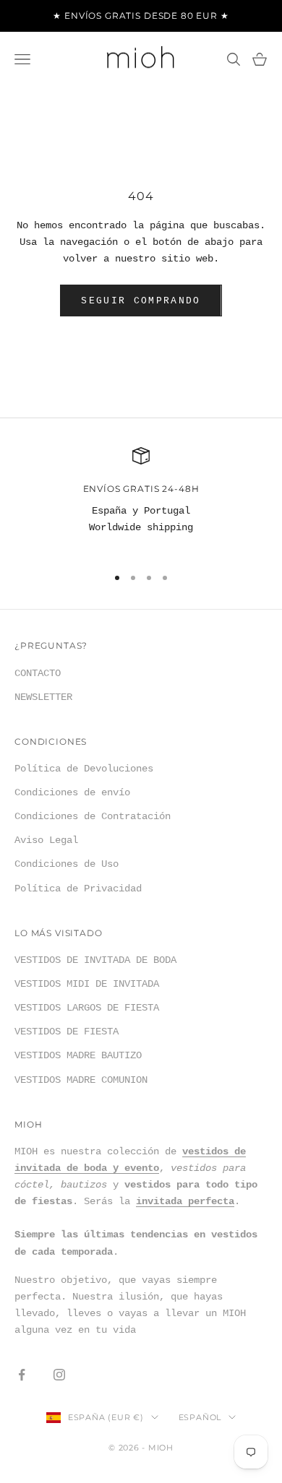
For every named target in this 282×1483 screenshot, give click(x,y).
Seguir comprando (140, 300)
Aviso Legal (46, 840)
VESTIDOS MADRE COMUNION (81, 1080)
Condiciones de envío (72, 792)
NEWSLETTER (43, 697)
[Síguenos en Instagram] (59, 1374)
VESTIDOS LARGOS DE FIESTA (86, 1007)
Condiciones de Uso (66, 864)
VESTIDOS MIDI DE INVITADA (86, 984)
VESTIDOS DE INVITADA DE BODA (95, 960)
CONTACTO (37, 673)
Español (200, 1417)
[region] (141, 500)
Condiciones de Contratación (92, 816)
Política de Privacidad (78, 888)
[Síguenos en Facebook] (21, 1374)
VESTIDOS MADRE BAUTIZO (78, 1055)
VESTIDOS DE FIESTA (66, 1031)
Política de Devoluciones (83, 768)
